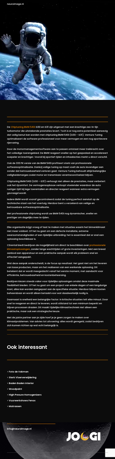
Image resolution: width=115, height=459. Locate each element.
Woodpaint (15, 389)
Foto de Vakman (18, 371)
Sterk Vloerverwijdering (22, 377)
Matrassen (15, 406)
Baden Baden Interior (21, 383)
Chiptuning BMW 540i (23, 127)
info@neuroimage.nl (19, 428)
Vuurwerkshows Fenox (22, 400)
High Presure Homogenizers (25, 394)
